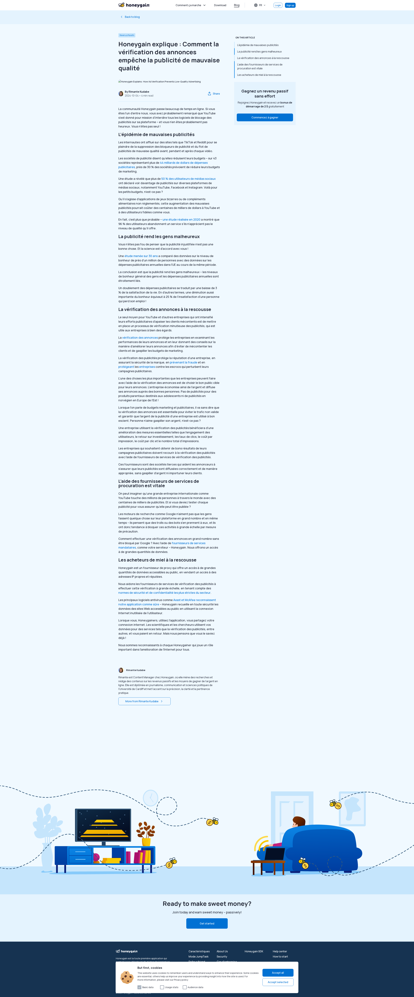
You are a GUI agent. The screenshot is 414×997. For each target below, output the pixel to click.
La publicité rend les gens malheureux (259, 51)
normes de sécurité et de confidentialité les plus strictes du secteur (164, 593)
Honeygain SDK (254, 951)
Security (222, 956)
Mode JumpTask (198, 956)
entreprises (147, 367)
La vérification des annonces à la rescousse (263, 58)
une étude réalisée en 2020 (181, 219)
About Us (222, 951)
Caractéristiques (199, 951)
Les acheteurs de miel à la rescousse (259, 75)
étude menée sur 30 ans (141, 256)
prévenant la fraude (183, 362)
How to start (280, 956)
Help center (280, 951)
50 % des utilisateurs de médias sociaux (188, 179)
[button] (265, 117)
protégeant (126, 367)
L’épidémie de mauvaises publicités (258, 45)
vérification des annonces (140, 337)
